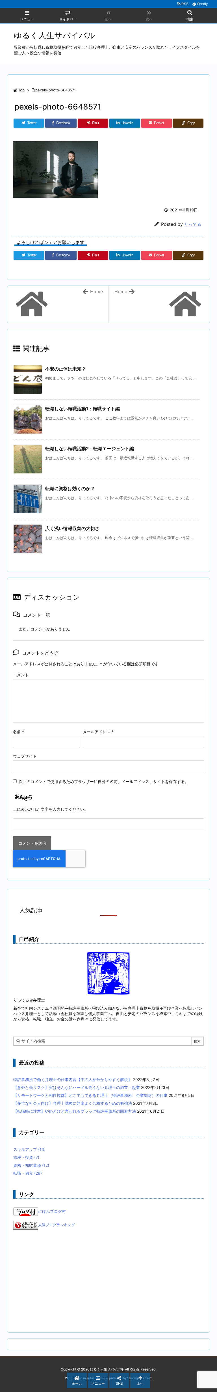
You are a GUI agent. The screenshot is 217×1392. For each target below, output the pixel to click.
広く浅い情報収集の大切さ (72, 528)
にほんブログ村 (52, 1211)
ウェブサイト (25, 756)
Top (21, 90)
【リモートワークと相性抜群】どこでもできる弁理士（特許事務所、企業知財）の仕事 (90, 1095)
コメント (21, 674)
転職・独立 (27, 1173)
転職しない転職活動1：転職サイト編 (82, 408)
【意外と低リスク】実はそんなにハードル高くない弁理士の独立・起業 (76, 1087)
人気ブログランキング (56, 1225)
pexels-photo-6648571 (55, 90)
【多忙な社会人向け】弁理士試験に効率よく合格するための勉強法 (72, 1103)
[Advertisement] (108, 1281)
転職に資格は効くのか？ (70, 488)
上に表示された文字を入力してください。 (50, 809)
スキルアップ (29, 1149)
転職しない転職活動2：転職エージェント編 (89, 448)
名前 (18, 731)
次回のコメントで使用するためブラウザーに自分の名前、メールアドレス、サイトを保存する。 (104, 781)
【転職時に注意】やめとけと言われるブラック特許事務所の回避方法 (74, 1111)
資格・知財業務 (31, 1165)
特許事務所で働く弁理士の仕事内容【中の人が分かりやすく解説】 (72, 1079)
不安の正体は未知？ (65, 369)
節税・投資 (26, 1157)
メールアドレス (98, 731)
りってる (192, 224)
